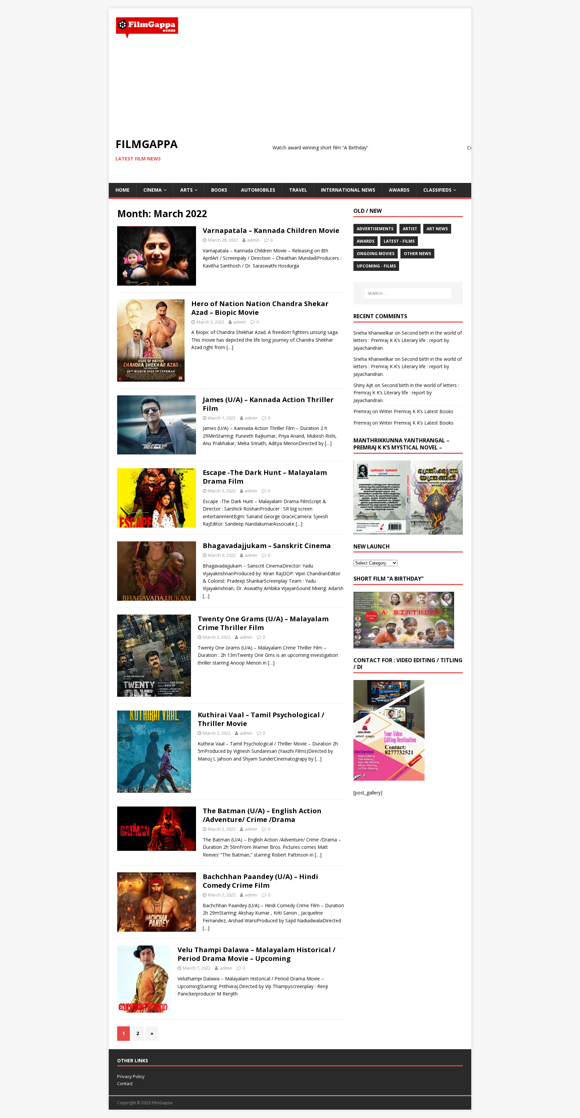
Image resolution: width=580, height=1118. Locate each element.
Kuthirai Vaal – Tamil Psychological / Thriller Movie (261, 719)
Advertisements (375, 229)
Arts (186, 190)
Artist (410, 229)
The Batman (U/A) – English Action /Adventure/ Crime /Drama (262, 815)
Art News (437, 229)
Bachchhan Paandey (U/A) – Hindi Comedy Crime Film (260, 881)
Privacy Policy (131, 1076)
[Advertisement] (290, 88)
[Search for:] (408, 293)
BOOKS (219, 190)
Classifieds (437, 190)
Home (122, 190)
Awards (399, 190)
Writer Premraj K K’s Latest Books (416, 411)
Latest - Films (399, 241)
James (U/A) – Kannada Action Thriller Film (268, 404)
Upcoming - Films (376, 266)
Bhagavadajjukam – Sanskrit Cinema (267, 545)
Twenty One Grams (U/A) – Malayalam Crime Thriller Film (263, 623)
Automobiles (258, 190)
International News (348, 190)
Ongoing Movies (375, 253)
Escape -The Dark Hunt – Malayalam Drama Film (265, 477)
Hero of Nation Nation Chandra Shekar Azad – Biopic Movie (260, 308)
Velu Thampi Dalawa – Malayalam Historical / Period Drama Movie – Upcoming (256, 954)
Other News (417, 253)
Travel (298, 190)
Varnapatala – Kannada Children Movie (271, 230)
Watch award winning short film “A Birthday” (289, 147)
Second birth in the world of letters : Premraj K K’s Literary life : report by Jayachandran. (407, 340)
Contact (125, 1083)
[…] (230, 347)
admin (253, 240)
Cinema (152, 190)
